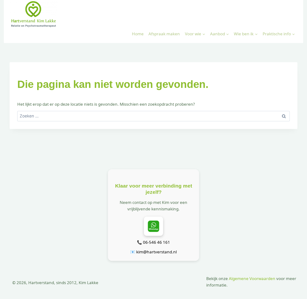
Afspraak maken (164, 34)
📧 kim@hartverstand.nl (153, 252)
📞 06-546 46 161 (153, 242)
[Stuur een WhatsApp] (153, 226)
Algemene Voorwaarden (252, 278)
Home (138, 34)
